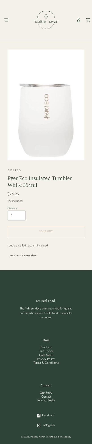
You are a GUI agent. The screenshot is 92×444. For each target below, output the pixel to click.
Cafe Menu (46, 355)
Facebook (54, 415)
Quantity (12, 208)
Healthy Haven (38, 436)
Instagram (55, 425)
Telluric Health (46, 400)
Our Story (46, 392)
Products (46, 347)
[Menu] (5, 19)
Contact (46, 396)
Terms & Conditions (46, 362)
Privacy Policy (46, 359)
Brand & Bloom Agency (59, 436)
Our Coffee (46, 351)
